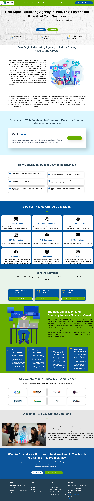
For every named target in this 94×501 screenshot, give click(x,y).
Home (20, 3)
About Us (27, 3)
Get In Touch (74, 138)
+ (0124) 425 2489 (72, 498)
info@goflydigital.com (73, 494)
